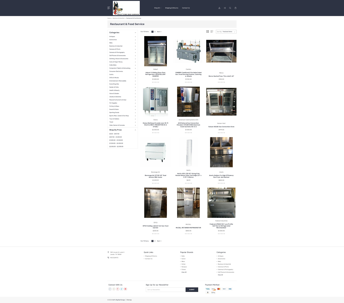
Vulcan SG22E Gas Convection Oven (221, 127)
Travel (111, 122)
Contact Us (186, 8)
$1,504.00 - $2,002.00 (116, 143)
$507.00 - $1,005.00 (115, 137)
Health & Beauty (114, 90)
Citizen (183, 269)
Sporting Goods (114, 112)
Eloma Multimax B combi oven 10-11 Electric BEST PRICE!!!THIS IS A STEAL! (155, 125)
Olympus (184, 267)
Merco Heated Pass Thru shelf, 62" (221, 76)
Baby (111, 43)
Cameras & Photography (117, 52)
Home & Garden (114, 93)
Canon (183, 259)
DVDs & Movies (114, 77)
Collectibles (112, 65)
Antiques (112, 36)
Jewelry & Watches (115, 97)
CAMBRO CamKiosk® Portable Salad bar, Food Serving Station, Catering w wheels (188, 74)
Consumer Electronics (116, 71)
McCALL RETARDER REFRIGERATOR (188, 228)
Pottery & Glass (114, 106)
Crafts (111, 74)
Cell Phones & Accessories (117, 55)
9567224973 (114, 257)
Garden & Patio (114, 87)
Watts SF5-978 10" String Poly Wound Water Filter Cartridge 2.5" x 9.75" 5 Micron (188, 175)
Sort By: (219, 32)
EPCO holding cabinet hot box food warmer (155, 227)
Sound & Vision (114, 109)
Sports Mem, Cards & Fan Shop (119, 116)
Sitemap (129, 300)
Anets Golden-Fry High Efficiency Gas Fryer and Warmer (221, 176)
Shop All (157, 8)
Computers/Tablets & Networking (119, 68)
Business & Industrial (115, 46)
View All (184, 272)
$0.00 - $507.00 (114, 134)
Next (158, 32)
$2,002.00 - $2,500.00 (116, 146)
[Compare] (225, 9)
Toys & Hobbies (114, 119)
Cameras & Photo (114, 49)
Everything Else (114, 84)
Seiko (183, 256)
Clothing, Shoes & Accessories (118, 58)
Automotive (113, 39)
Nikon (183, 261)
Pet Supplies (113, 103)
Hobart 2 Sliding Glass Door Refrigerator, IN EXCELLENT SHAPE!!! (155, 74)
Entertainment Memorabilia (117, 81)
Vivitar (183, 264)
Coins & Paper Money (116, 62)
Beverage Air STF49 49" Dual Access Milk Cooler (155, 176)
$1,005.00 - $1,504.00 (116, 140)
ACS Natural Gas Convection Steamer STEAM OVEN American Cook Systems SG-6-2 (188, 125)
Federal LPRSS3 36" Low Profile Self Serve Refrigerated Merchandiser (221, 226)
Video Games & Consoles (117, 125)
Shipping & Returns (171, 8)
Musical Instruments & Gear (117, 100)
